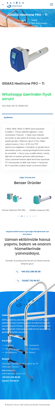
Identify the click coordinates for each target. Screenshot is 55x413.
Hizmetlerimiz (11, 352)
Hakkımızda (10, 349)
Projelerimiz (34, 349)
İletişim (32, 352)
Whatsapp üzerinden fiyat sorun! (26, 96)
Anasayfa (22, 20)
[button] (19, 216)
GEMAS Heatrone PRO (39, 210)
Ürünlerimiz (34, 345)
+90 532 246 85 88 (31, 271)
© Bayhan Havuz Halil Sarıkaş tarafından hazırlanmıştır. (27, 405)
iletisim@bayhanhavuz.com (14, 373)
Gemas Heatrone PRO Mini (13, 210)
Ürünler (34, 20)
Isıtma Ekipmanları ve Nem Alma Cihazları (30, 23)
